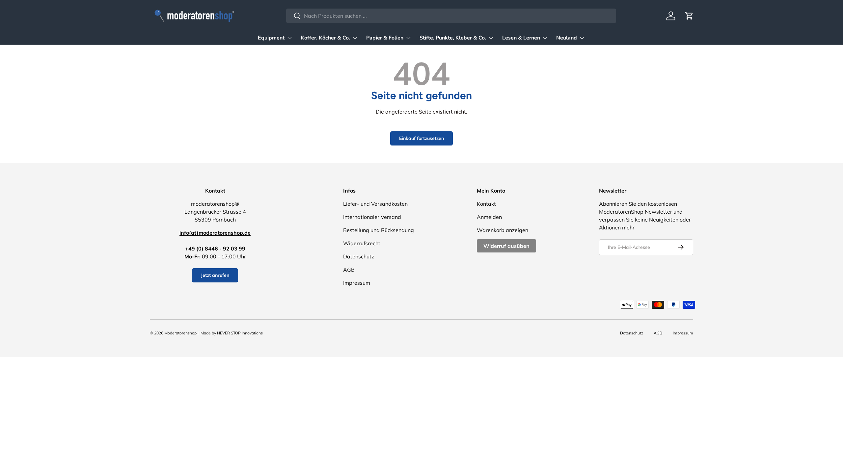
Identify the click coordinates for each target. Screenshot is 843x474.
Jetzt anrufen (215, 275)
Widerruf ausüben (506, 246)
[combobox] (451, 16)
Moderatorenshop (180, 332)
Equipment (271, 37)
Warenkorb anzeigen (502, 230)
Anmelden (489, 217)
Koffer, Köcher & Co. (325, 37)
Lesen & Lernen (521, 37)
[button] (689, 16)
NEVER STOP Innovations (240, 332)
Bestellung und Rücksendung (378, 230)
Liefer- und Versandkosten (375, 203)
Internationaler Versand (372, 217)
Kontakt (486, 203)
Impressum (356, 282)
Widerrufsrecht (361, 243)
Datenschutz (358, 256)
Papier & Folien (384, 37)
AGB (349, 269)
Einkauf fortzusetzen (421, 138)
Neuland (566, 37)
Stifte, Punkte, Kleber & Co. (453, 37)
